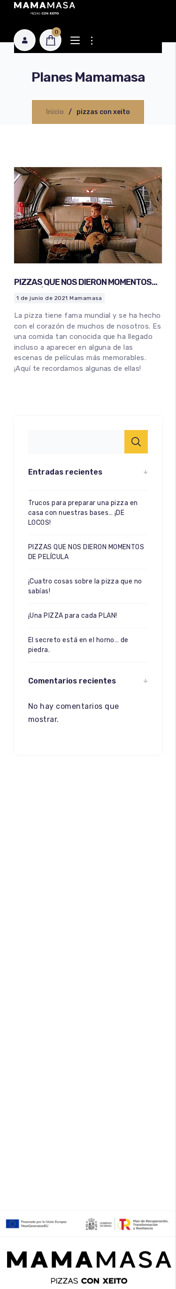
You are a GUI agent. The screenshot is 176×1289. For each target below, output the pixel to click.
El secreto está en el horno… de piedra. (78, 645)
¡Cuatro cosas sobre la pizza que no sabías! (85, 586)
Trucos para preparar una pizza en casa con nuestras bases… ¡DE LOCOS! (83, 513)
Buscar (136, 441)
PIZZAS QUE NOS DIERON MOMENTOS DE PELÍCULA (83, 287)
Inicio (55, 112)
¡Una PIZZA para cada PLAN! (72, 616)
